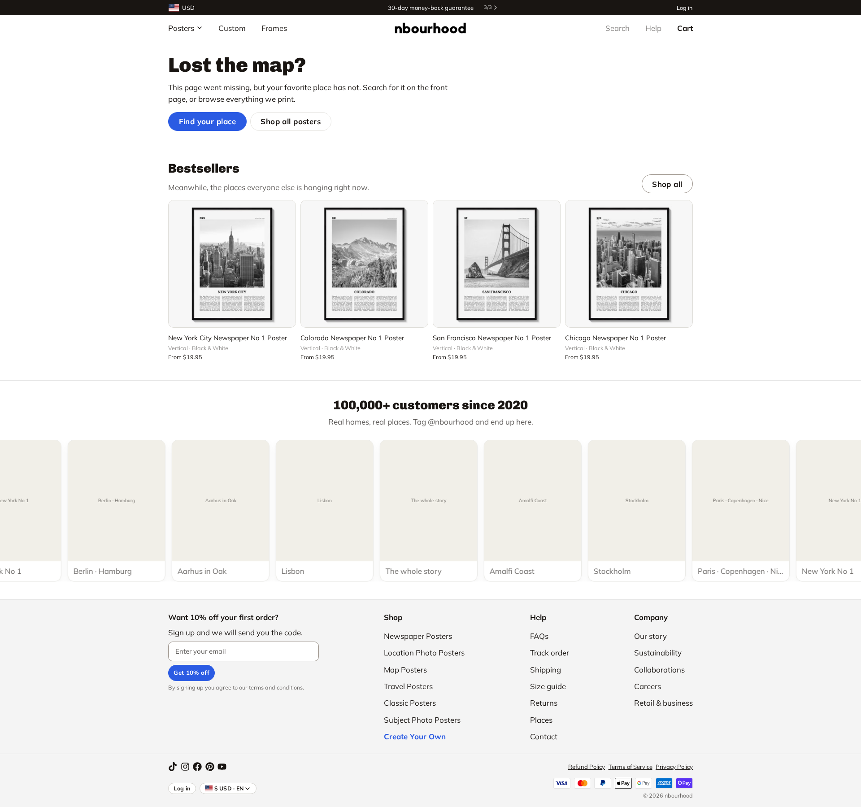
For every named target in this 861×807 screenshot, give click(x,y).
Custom (232, 28)
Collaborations (659, 669)
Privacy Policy (674, 766)
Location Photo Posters (424, 652)
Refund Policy (586, 766)
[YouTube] (221, 766)
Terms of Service (630, 766)
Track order (549, 652)
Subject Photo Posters (422, 720)
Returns (543, 702)
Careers (647, 686)
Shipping (545, 669)
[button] (232, 316)
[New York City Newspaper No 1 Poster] (232, 264)
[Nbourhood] (430, 28)
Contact (543, 736)
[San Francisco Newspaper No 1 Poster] (497, 264)
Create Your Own (415, 736)
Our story (650, 636)
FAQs (539, 636)
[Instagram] (185, 766)
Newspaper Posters (418, 636)
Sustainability (658, 652)
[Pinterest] (209, 766)
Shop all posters (291, 121)
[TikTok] (172, 766)
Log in (684, 7)
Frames (274, 28)
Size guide (548, 686)
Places (541, 720)
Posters (181, 28)
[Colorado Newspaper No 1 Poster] (364, 264)
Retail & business (663, 702)
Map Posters (405, 669)
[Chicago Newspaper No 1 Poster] (629, 264)
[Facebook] (197, 766)
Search (617, 28)
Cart (685, 28)
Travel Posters (408, 686)
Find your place (207, 121)
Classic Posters (410, 702)
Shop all (667, 184)
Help (653, 28)
